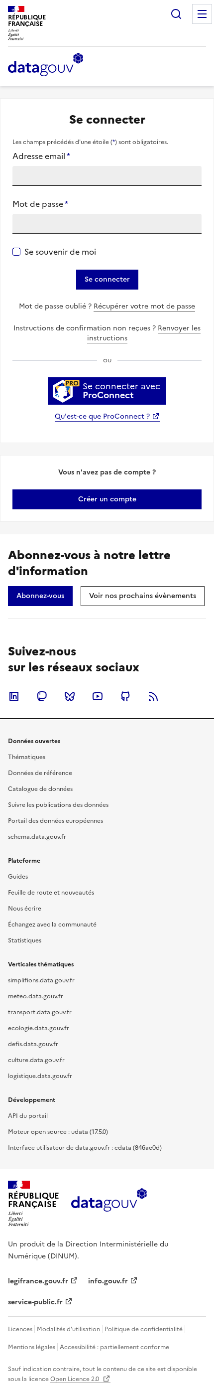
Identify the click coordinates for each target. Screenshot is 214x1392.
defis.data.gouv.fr (33, 1044)
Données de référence (40, 773)
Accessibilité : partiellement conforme (114, 1347)
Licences (20, 1329)
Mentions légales (31, 1347)
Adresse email (41, 156)
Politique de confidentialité (144, 1329)
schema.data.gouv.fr (37, 836)
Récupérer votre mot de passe (144, 306)
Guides (18, 876)
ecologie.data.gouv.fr (38, 1028)
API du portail (28, 1115)
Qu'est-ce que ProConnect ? (102, 416)
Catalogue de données (40, 788)
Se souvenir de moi (60, 252)
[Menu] (202, 14)
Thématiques (26, 757)
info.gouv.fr (108, 1281)
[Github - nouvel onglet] (125, 696)
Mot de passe (40, 204)
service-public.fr (35, 1302)
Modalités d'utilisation (68, 1329)
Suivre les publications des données (58, 804)
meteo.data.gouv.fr (35, 996)
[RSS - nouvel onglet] (153, 696)
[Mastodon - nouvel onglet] (42, 696)
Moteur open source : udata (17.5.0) (58, 1131)
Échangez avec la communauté (52, 924)
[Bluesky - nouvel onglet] (70, 696)
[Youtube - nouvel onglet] (97, 696)
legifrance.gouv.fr (38, 1281)
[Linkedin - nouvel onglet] (14, 696)
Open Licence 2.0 (75, 1379)
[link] (107, 499)
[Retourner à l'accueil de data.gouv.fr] (45, 65)
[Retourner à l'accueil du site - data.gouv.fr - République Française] (108, 1204)
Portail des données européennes (55, 820)
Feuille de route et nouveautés (51, 892)
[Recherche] (176, 14)
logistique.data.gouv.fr (40, 1076)
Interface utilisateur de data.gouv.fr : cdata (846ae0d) (85, 1147)
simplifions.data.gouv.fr (41, 980)
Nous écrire (24, 908)
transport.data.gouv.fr (40, 1012)
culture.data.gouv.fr (36, 1060)
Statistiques (24, 940)
